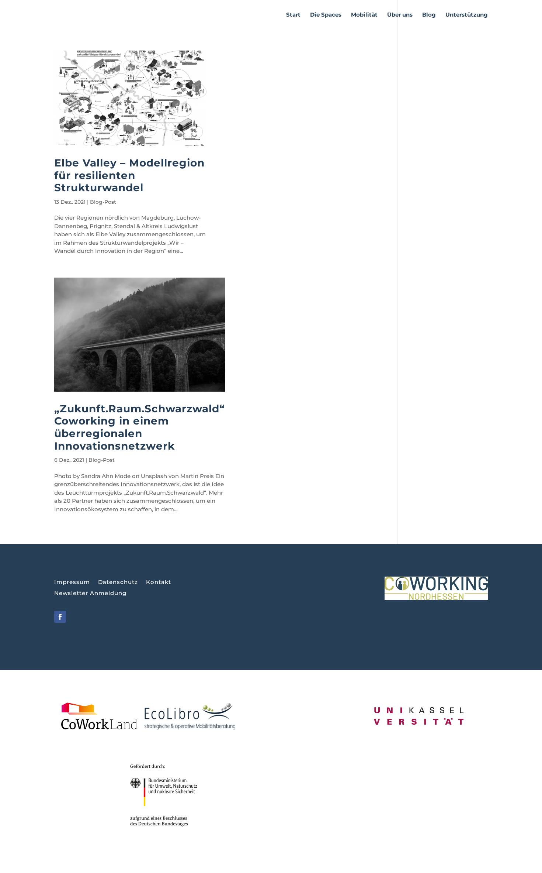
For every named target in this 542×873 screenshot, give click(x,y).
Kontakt (158, 582)
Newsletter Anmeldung (90, 594)
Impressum (72, 582)
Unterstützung (466, 15)
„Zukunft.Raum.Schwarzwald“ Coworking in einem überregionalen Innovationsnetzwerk (139, 427)
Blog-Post (103, 202)
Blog (429, 15)
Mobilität (364, 15)
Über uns (400, 15)
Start (293, 15)
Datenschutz (118, 582)
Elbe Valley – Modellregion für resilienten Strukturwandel (129, 175)
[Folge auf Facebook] (60, 617)
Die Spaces (325, 15)
